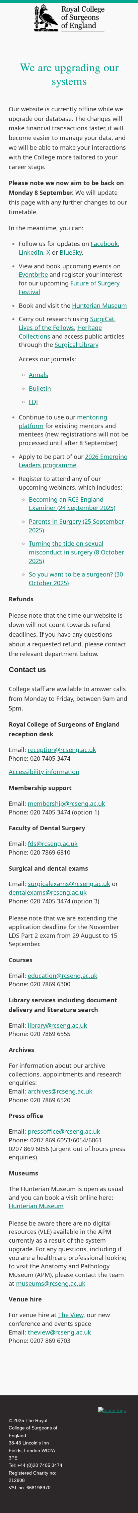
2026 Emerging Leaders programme (73, 461)
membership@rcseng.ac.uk (66, 803)
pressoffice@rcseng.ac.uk (64, 1131)
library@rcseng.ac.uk (57, 1025)
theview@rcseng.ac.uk (59, 1332)
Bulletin (40, 388)
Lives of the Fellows (46, 328)
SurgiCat (102, 319)
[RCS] (112, 1410)
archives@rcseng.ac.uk (60, 1091)
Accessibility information (44, 772)
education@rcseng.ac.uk (62, 976)
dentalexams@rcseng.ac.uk (48, 892)
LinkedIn (31, 252)
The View (70, 1315)
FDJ (33, 402)
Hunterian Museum (99, 305)
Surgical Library (76, 345)
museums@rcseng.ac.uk (50, 1283)
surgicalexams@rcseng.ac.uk (69, 884)
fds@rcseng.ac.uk (53, 844)
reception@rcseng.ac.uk (62, 750)
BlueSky (71, 252)
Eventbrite (33, 274)
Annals (38, 375)
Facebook (104, 244)
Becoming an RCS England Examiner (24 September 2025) (72, 503)
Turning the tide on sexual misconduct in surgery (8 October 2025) (76, 551)
